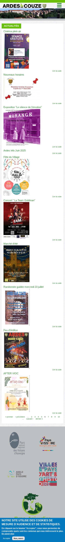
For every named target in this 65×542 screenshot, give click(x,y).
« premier (9, 417)
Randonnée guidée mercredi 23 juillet (24, 287)
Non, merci (18, 538)
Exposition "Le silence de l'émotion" (23, 107)
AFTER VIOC (11, 373)
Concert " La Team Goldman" (19, 200)
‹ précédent (20, 417)
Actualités (11, 26)
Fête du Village (12, 157)
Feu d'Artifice (11, 330)
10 (59, 417)
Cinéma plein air (12, 31)
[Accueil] (24, 4)
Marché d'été (11, 243)
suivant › (29, 419)
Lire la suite (57, 71)
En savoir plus (8, 534)
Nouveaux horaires (14, 74)
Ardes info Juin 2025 (15, 150)
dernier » (39, 419)
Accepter (6, 538)
